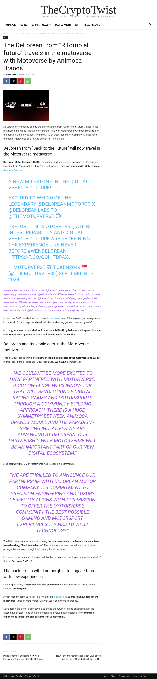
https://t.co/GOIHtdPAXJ (39, 257)
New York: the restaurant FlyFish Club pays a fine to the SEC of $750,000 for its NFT (78, 657)
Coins (23, 24)
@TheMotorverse (31, 216)
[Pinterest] (20, 81)
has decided (60, 596)
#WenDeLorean (47, 251)
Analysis (11, 24)
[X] (13, 81)
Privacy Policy (124, 676)
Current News (39, 24)
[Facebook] (6, 81)
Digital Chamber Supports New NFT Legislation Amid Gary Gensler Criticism (23, 657)
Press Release (92, 24)
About (113, 676)
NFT (77, 24)
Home (6, 33)
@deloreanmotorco (64, 204)
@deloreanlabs (29, 210)
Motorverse (53, 318)
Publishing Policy (140, 676)
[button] (150, 25)
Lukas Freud (11, 74)
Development (63, 24)
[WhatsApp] (28, 81)
